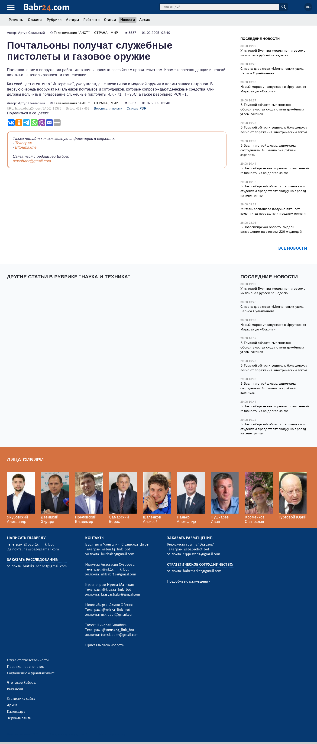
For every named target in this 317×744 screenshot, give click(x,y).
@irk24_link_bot (115, 569)
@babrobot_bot (196, 549)
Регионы (16, 20)
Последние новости (260, 39)
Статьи (110, 20)
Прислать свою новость (104, 645)
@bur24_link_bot (116, 549)
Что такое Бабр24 (21, 682)
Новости (127, 20)
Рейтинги (91, 20)
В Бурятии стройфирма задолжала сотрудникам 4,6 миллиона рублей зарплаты (268, 150)
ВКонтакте (26, 147)
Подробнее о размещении (188, 581)
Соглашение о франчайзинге (31, 673)
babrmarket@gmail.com (202, 571)
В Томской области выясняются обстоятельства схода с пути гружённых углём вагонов (272, 109)
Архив (144, 20)
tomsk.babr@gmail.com (119, 635)
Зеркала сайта (19, 718)
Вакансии (15, 689)
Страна (101, 33)
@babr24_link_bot (39, 544)
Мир (114, 33)
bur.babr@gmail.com (117, 554)
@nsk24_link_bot (116, 610)
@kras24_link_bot (116, 589)
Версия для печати (108, 108)
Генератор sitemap (112, 734)
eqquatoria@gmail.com (201, 554)
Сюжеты (35, 20)
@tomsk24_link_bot (118, 630)
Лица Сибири (25, 459)
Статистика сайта (21, 698)
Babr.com (46, 7)
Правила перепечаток (25, 667)
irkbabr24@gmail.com (118, 574)
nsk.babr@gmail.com (117, 614)
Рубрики (54, 20)
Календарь (16, 711)
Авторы (72, 20)
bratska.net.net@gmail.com (45, 566)
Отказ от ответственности (28, 660)
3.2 (35, 734)
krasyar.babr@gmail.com (120, 594)
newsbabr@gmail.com (32, 161)
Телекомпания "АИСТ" (72, 33)
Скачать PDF (136, 108)
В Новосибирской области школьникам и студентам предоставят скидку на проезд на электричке (273, 190)
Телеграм (23, 143)
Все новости (292, 248)
